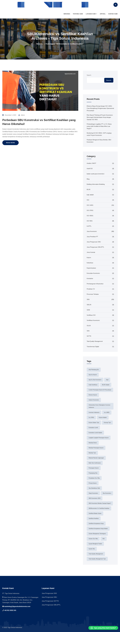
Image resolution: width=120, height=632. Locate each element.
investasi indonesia (94, 412)
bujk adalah (90, 194)
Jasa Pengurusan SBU (94, 242)
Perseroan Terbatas (93, 294)
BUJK (88, 189)
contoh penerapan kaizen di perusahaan (100, 390)
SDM (88, 310)
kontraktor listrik (93, 427)
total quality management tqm (97, 559)
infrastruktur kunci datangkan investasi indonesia (99, 406)
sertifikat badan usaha (95, 513)
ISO (88, 200)
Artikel (103, 14)
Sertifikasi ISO (91, 315)
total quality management (96, 553)
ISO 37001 (90, 210)
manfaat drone (93, 442)
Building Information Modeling (96, 184)
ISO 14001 (90, 205)
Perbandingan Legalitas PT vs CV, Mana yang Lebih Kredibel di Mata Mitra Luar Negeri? (99, 126)
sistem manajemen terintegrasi (97, 533)
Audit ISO (90, 168)
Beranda (67, 14)
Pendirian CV (91, 289)
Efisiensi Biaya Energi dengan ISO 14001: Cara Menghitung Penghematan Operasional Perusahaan (100, 108)
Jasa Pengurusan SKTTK (50, 601)
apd (107, 379)
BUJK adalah (105, 384)
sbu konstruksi (107, 493)
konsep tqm (107, 422)
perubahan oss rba (94, 478)
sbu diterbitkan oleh (94, 488)
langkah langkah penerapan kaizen (99, 437)
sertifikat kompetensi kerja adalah (98, 528)
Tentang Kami (78, 14)
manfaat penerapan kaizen (96, 447)
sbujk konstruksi (93, 493)
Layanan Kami (91, 14)
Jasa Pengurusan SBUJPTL (95, 247)
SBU (88, 299)
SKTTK (89, 336)
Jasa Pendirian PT (92, 236)
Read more (10, 142)
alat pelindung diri (94, 369)
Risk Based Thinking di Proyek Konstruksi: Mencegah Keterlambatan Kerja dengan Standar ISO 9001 (100, 117)
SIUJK (89, 325)
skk (103, 538)
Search (89, 75)
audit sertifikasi (93, 384)
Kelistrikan (90, 263)
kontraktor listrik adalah (95, 432)
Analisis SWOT (91, 163)
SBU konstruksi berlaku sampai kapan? (100, 503)
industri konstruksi (94, 400)
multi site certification (95, 463)
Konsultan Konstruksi (93, 273)
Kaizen (89, 257)
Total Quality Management (95, 341)
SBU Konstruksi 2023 (94, 498)
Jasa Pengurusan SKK (49, 593)
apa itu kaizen (93, 374)
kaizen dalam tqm (94, 422)
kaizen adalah (103, 417)
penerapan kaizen (94, 468)
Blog (88, 179)
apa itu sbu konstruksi (95, 379)
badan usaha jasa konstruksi (95, 174)
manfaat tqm (92, 453)
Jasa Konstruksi (92, 231)
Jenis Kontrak (91, 252)
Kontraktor (90, 278)
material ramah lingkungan (96, 458)
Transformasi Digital (93, 346)
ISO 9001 (90, 221)
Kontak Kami (113, 14)
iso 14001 (106, 412)
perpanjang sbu (93, 473)
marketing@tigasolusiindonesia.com (17, 606)
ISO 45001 (90, 215)
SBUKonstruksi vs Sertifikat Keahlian (99, 508)
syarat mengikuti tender (95, 543)
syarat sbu (92, 548)
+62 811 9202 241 (10, 610)
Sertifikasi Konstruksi (93, 320)
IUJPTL (89, 226)
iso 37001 (91, 417)
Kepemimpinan (91, 268)
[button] (103, 628)
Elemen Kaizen (93, 395)
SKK (88, 331)
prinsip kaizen (93, 483)
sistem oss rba (93, 538)
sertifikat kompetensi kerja (96, 523)
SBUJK (89, 304)
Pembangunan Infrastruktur (95, 283)
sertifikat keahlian (94, 518)
